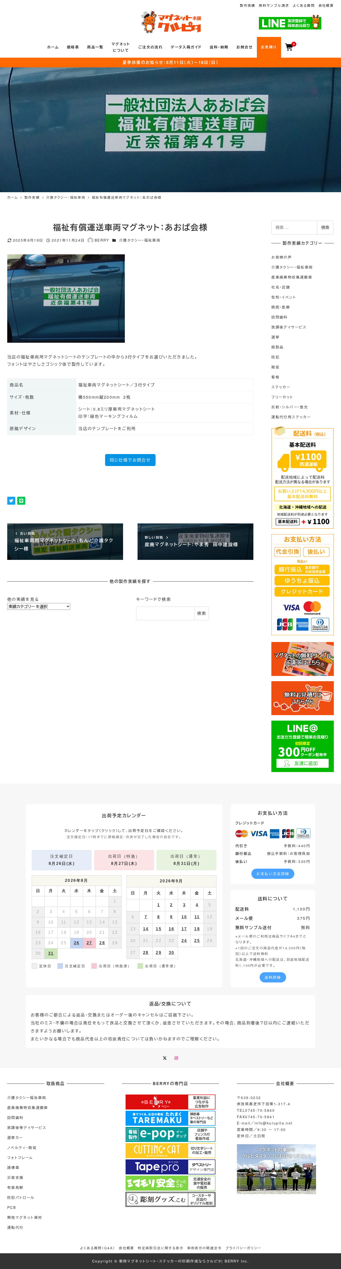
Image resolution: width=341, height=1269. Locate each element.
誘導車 (13, 1167)
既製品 (277, 346)
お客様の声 (281, 257)
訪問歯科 (279, 317)
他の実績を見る (23, 599)
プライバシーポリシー (243, 1248)
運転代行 (15, 1227)
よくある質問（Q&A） (97, 1248)
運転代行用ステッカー (291, 416)
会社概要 (326, 5)
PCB (11, 1207)
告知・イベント (283, 297)
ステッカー (280, 386)
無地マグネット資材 (24, 1217)
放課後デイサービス (289, 326)
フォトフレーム (20, 1157)
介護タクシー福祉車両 (26, 1097)
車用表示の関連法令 (204, 1248)
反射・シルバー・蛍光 (289, 406)
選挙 (275, 336)
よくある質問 (304, 5)
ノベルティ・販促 (22, 1147)
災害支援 (15, 1177)
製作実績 (247, 5)
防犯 (275, 356)
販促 (275, 366)
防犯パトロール (21, 1197)
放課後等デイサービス (27, 1127)
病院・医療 (280, 307)
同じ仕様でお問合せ (130, 460)
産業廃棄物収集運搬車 (291, 277)
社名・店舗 (280, 287)
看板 (275, 376)
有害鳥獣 (15, 1187)
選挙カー (15, 1137)
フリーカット (282, 396)
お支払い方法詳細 (272, 873)
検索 (201, 613)
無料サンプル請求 (274, 5)
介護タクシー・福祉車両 (140, 240)
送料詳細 (273, 977)
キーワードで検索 (153, 599)
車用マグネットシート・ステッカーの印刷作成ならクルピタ (170, 1261)
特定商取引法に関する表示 (160, 1248)
